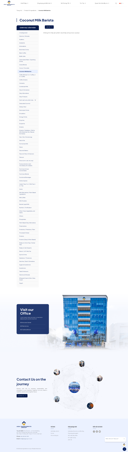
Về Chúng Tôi (65, 3)
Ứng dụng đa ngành (73, 433)
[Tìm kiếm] (116, 3)
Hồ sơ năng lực (54, 435)
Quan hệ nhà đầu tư (101, 3)
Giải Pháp (24, 3)
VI (121, 3)
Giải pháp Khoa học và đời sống (76, 431)
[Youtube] (100, 431)
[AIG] (9, 3)
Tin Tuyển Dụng (72, 437)
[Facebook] (94, 431)
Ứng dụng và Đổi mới (43, 3)
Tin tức (52, 433)
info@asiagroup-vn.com (26, 438)
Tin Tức (82, 3)
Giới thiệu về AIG (55, 431)
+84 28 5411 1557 (25, 436)
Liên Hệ (70, 439)
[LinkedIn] (97, 431)
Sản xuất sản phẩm (73, 435)
